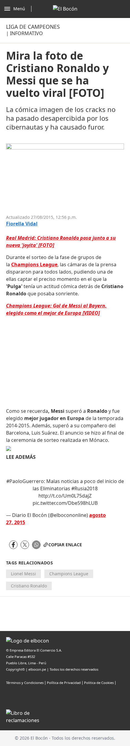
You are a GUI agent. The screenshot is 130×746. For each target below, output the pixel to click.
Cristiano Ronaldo (29, 586)
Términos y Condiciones (25, 682)
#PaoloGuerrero (25, 481)
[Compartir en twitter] (25, 545)
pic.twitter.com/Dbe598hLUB (65, 503)
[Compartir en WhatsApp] (36, 545)
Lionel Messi (23, 574)
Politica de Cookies (99, 682)
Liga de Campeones (33, 26)
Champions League (68, 574)
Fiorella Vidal (21, 224)
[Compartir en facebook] (13, 545)
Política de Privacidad (64, 682)
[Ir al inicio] (65, 8)
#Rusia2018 (84, 488)
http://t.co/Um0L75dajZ (65, 495)
